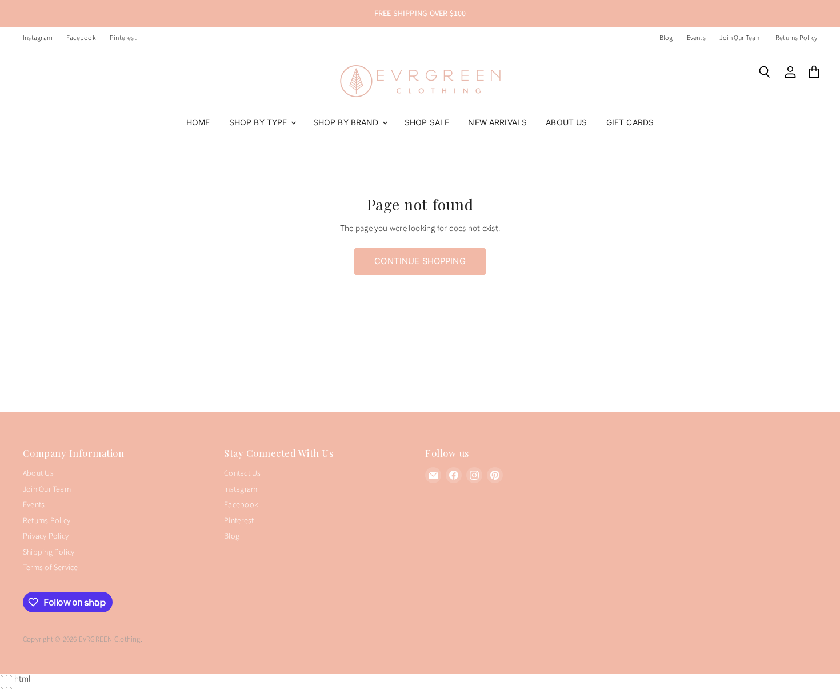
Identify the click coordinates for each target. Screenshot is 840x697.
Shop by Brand (347, 122)
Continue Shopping (420, 261)
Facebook (81, 38)
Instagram (38, 38)
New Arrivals (497, 122)
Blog (666, 38)
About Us (566, 122)
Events (696, 38)
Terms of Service (50, 567)
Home (198, 122)
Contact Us (242, 473)
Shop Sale (427, 122)
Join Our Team (740, 38)
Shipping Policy (48, 552)
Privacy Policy (46, 536)
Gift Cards (630, 122)
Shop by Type (259, 122)
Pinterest (123, 38)
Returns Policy (796, 38)
